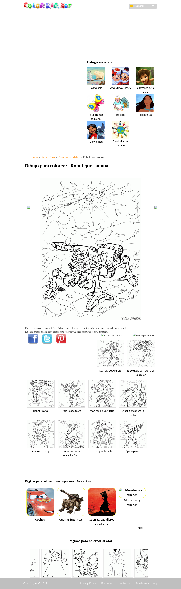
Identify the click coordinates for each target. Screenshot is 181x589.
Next (151, 564)
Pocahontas (145, 115)
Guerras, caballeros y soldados (101, 522)
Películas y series (43, 50)
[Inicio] (48, 5)
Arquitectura (41, 21)
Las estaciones (41, 35)
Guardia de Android (110, 370)
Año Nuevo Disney (120, 88)
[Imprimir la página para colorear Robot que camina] (111, 335)
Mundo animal (110, 21)
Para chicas (108, 28)
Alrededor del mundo (115, 14)
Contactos (124, 583)
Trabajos (120, 115)
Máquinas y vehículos (46, 14)
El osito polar (95, 88)
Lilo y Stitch (96, 141)
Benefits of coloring (146, 583)
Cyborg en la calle (102, 451)
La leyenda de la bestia (145, 90)
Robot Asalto (40, 411)
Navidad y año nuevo (114, 43)
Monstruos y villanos (132, 503)
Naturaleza (108, 50)
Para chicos (108, 35)
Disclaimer (107, 583)
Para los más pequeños (96, 117)
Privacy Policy (88, 583)
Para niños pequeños (45, 43)
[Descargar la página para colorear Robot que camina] (143, 335)
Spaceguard (132, 451)
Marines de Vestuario (102, 411)
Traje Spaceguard (71, 411)
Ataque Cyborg (40, 451)
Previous (28, 564)
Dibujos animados (43, 28)
